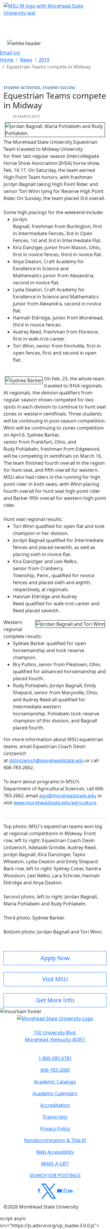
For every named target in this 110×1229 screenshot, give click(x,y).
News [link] (26, 60)
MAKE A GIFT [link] (55, 1163)
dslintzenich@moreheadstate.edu (46, 760)
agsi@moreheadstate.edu (67, 795)
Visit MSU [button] (55, 979)
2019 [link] (44, 60)
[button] (55, 1021)
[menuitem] (6, 59)
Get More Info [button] (55, 1000)
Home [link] (6, 60)
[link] (55, 1036)
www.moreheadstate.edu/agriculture (54, 802)
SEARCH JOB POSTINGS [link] (55, 1175)
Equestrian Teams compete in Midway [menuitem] (48, 67)
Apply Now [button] (55, 958)
